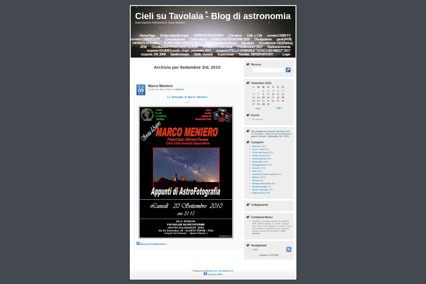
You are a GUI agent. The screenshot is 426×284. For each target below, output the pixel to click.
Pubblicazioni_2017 (250, 47)
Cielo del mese (260, 152)
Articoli (256, 146)
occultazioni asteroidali (218, 47)
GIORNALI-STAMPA (145, 43)
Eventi (255, 168)
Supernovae (225, 54)
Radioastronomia (278, 47)
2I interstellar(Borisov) (174, 35)
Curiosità (257, 162)
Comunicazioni (175, 39)
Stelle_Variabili (203, 54)
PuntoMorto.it (226, 271)
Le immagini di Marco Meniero (187, 97)
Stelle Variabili (260, 189)
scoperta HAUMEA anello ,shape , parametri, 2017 (179, 50)
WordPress (211, 271)
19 (283, 97)
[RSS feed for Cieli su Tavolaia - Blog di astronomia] (288, 251)
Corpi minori (198, 39)
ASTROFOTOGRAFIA (208, 35)
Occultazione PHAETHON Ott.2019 (174, 47)
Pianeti (256, 180)
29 (263, 104)
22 (263, 101)
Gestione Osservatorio (264, 174)
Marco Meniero (160, 86)
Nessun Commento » (153, 244)
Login (286, 54)
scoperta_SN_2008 (153, 54)
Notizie (180, 89)
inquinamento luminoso (221, 43)
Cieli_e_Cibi (254, 35)
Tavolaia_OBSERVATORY (256, 54)
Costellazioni (259, 158)
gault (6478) (284, 39)
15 (263, 97)
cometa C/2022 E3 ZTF (145, 39)
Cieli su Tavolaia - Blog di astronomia (213, 16)
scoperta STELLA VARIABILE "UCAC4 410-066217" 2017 (253, 50)
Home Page (147, 35)
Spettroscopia (179, 54)
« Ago (257, 108)
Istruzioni (248, 43)
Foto (254, 171)
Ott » (280, 108)
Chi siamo (235, 35)
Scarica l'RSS (215, 274)
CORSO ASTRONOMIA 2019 (230, 39)
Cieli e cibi (258, 149)
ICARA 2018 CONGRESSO (182, 43)
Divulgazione (263, 39)
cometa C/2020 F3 (278, 35)
